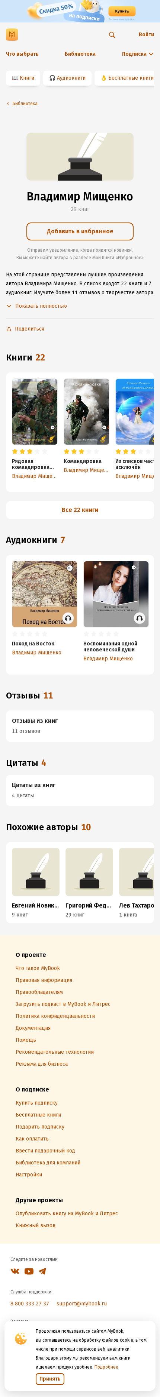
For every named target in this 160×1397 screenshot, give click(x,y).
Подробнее (106, 1367)
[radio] (15, 451)
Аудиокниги (71, 78)
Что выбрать (22, 54)
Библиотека (80, 54)
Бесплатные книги (131, 78)
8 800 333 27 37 (29, 1304)
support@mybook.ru (82, 1304)
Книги (27, 78)
